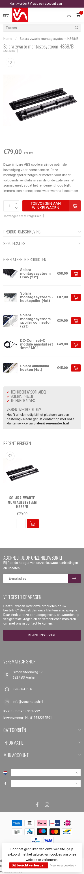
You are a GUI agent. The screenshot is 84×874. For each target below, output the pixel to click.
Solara (9, 51)
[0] (78, 14)
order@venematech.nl (51, 423)
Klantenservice (42, 635)
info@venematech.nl (28, 702)
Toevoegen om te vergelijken (22, 216)
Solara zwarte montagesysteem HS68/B (49, 38)
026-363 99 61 (23, 689)
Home (7, 38)
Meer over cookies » (63, 865)
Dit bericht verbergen (28, 865)
